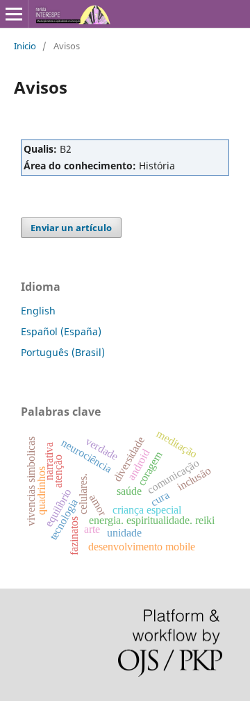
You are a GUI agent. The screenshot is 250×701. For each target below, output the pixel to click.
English (38, 310)
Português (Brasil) (63, 352)
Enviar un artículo (71, 227)
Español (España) (61, 331)
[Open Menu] (14, 14)
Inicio (25, 46)
